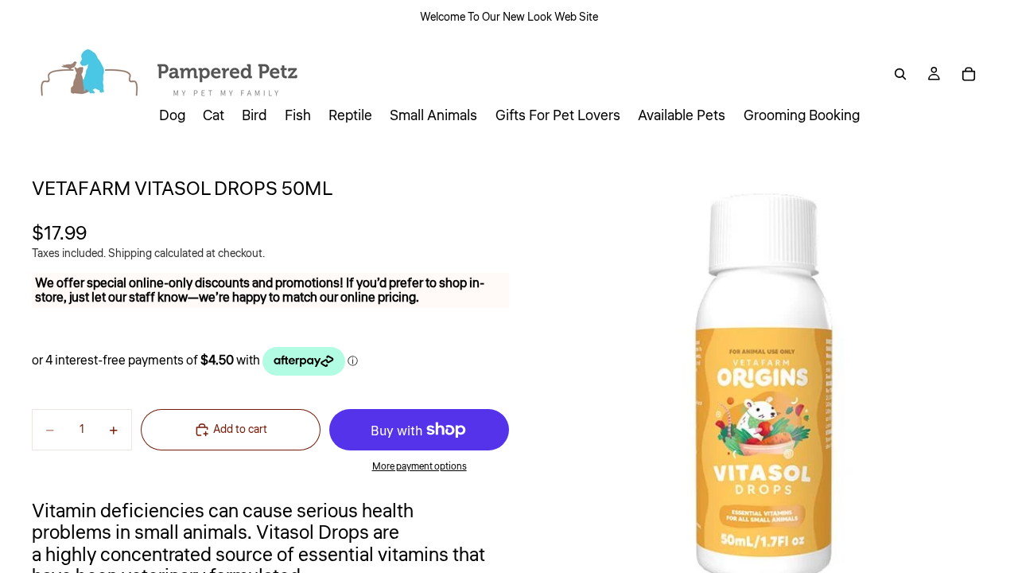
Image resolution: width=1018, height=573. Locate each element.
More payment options (419, 467)
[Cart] (968, 74)
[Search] (900, 74)
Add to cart (240, 430)
